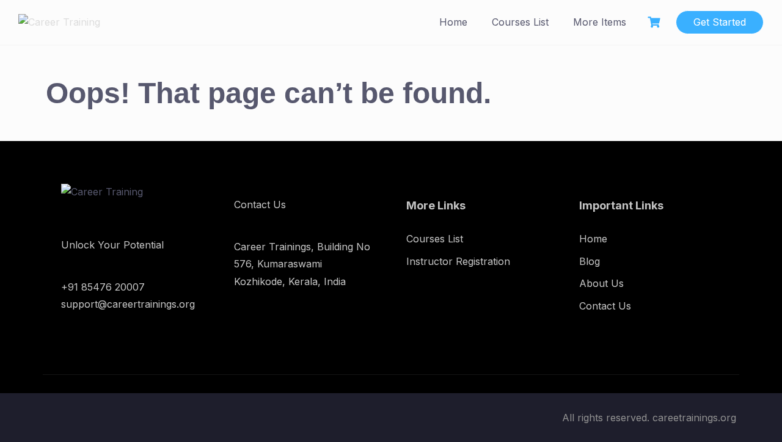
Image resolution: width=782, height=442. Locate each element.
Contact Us (605, 306)
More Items (599, 22)
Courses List (520, 22)
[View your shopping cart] (655, 22)
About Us (601, 283)
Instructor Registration (458, 261)
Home (453, 22)
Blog (589, 261)
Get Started (719, 22)
